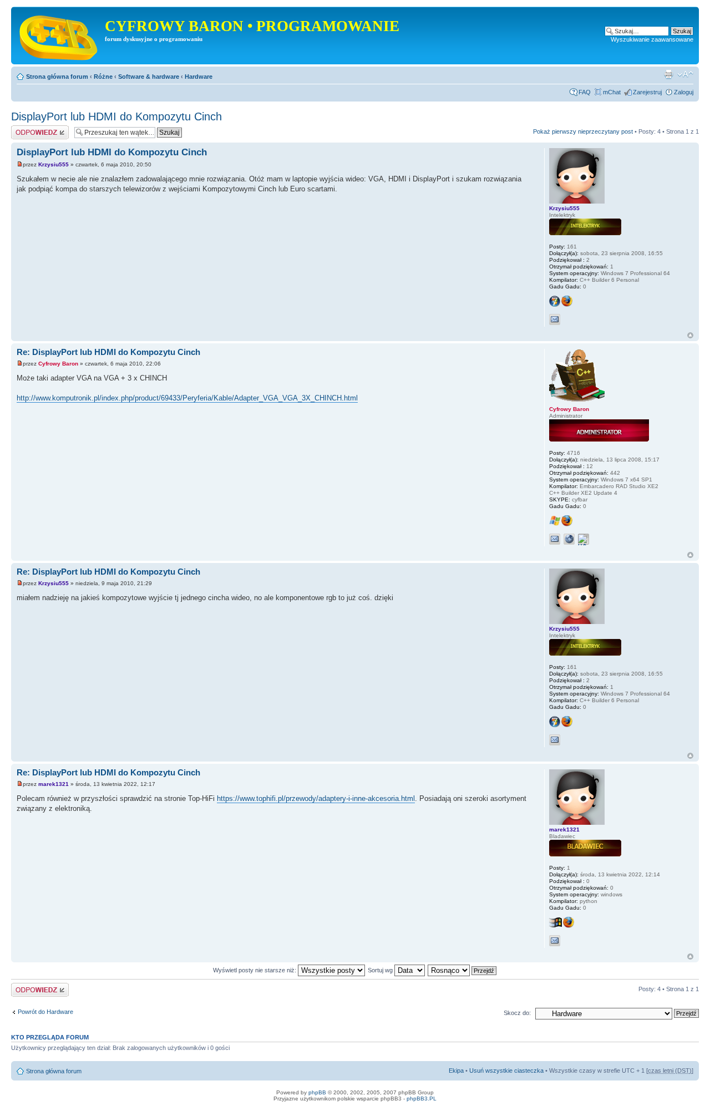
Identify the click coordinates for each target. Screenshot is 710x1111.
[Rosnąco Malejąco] (463, 970)
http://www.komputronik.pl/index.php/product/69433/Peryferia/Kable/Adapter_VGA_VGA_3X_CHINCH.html (187, 398)
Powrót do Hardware (45, 1011)
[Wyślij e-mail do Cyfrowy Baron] (554, 539)
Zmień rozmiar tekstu (685, 74)
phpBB (317, 1092)
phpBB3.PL (422, 1098)
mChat (612, 92)
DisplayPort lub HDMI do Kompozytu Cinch (116, 116)
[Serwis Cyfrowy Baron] (59, 35)
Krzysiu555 (53, 164)
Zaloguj (683, 92)
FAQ (585, 92)
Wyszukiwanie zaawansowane (652, 39)
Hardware (198, 76)
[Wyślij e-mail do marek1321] (554, 940)
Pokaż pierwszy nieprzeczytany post (583, 131)
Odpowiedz (26, 128)
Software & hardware (148, 76)
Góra (690, 335)
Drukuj (668, 74)
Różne (103, 76)
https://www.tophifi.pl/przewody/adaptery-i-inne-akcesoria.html (316, 798)
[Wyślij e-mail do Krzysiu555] (554, 319)
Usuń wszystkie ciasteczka (506, 1070)
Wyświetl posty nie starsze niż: (255, 970)
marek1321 (53, 784)
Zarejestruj (647, 92)
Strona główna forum (57, 76)
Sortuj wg (381, 970)
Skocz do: (517, 1012)
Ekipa (456, 1070)
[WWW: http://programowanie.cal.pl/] (569, 539)
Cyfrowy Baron (58, 364)
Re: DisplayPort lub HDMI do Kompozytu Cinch (108, 352)
